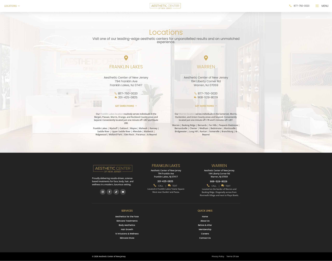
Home (205, 216)
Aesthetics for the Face (127, 216)
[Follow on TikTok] (116, 192)
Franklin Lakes (126, 67)
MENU (324, 6)
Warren (206, 67)
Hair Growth (127, 229)
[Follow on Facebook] (109, 192)
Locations (10, 6)
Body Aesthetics (127, 225)
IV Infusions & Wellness (127, 233)
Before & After (205, 225)
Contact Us (205, 238)
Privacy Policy (218, 256)
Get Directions (124, 105)
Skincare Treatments (127, 220)
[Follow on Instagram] (103, 192)
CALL (160, 185)
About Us (205, 220)
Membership (205, 229)
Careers (205, 233)
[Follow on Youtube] (123, 192)
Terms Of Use (233, 256)
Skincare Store (127, 238)
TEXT (174, 185)
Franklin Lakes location (111, 113)
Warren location (187, 113)
